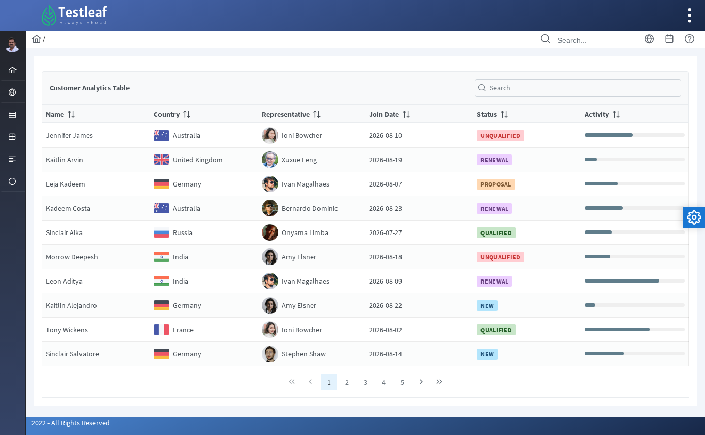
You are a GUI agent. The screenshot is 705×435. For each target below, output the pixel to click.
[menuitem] (12, 69)
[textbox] (578, 88)
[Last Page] (439, 382)
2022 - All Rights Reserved (70, 422)
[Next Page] (421, 382)
